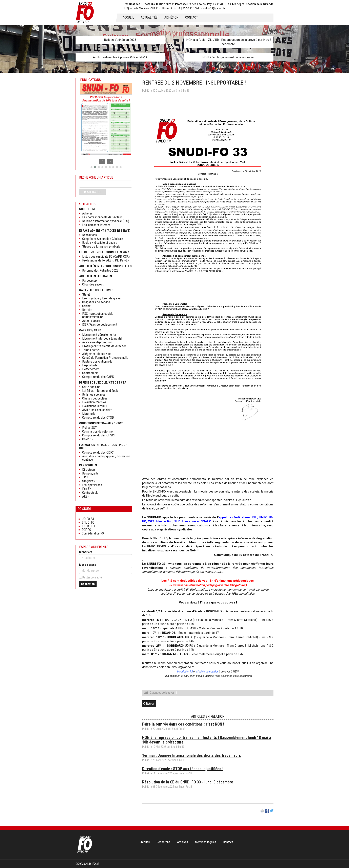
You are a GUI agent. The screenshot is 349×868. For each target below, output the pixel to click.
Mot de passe (87, 565)
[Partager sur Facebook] (267, 812)
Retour (150, 703)
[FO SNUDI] (85, 852)
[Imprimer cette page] (262, 812)
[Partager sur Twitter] (271, 812)
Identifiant (85, 552)
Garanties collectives (162, 692)
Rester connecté (92, 577)
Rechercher (92, 192)
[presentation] (102, 161)
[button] (91, 167)
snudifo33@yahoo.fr (180, 667)
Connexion (88, 584)
